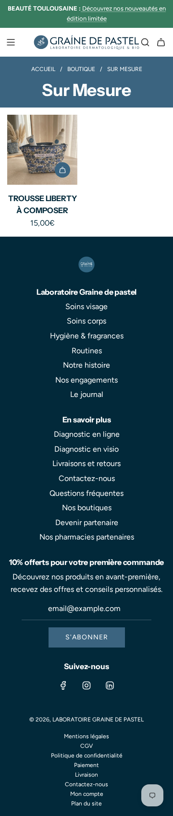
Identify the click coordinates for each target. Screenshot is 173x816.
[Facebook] (63, 685)
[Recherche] (145, 42)
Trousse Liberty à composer (42, 204)
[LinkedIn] (109, 685)
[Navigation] (10, 42)
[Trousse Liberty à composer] (42, 150)
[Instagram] (86, 685)
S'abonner (86, 637)
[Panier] (161, 42)
